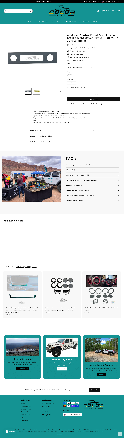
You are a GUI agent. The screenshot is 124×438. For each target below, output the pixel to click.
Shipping (69, 87)
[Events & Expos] (22, 347)
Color (68, 63)
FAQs (22, 417)
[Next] (60, 91)
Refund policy (25, 412)
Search (23, 404)
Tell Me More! (62, 369)
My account (24, 420)
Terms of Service (26, 409)
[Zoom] (32, 57)
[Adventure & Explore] (101, 350)
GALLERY (56, 21)
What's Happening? (22, 368)
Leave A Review (26, 406)
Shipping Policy (25, 415)
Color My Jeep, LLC (26, 266)
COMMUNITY (72, 21)
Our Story (60, 434)
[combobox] (18, 11)
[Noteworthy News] (62, 347)
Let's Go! (101, 374)
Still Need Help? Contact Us (40, 142)
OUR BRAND (42, 21)
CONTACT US (89, 21)
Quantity (70, 79)
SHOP (29, 21)
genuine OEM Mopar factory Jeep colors (64, 114)
